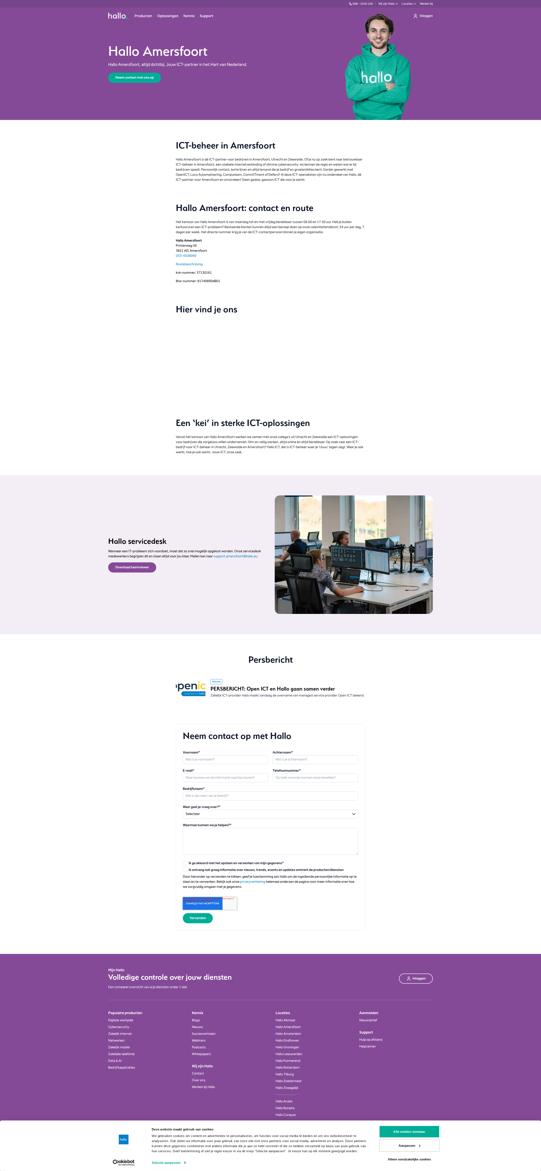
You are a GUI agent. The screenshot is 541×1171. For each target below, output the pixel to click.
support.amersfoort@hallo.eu (235, 556)
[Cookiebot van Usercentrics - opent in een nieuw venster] (123, 1163)
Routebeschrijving (189, 264)
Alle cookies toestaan (409, 1131)
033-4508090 (186, 255)
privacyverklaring (252, 881)
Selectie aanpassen (166, 1162)
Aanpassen (407, 1145)
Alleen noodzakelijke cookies (409, 1159)
